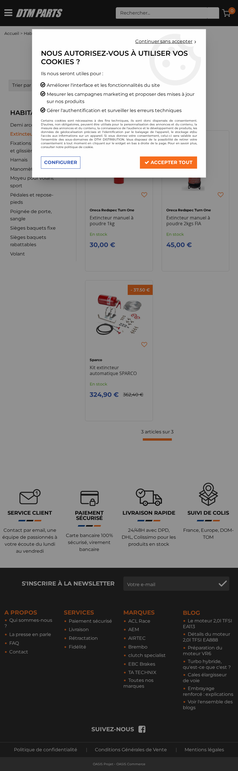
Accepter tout (170, 162)
